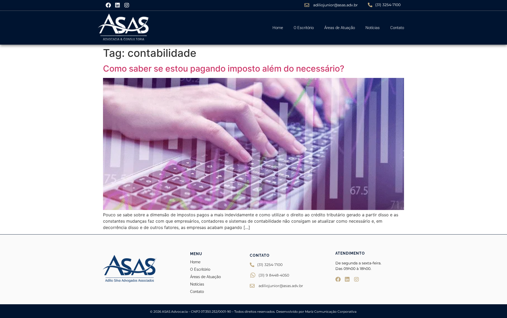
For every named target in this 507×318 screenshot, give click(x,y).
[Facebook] (108, 5)
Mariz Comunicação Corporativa (331, 312)
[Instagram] (126, 5)
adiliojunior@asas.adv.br (335, 5)
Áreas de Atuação (339, 27)
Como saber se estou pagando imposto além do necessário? (223, 68)
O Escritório (304, 27)
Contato (397, 27)
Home (278, 27)
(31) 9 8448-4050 (274, 275)
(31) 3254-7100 (388, 4)
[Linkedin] (117, 5)
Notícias (372, 27)
